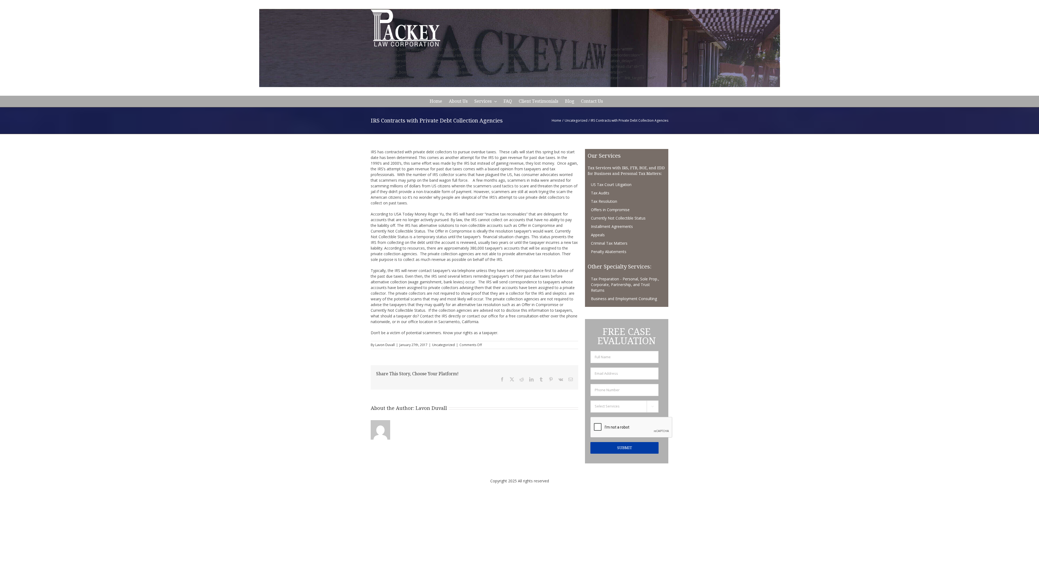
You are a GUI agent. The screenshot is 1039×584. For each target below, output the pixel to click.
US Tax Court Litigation (611, 184)
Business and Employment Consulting (624, 298)
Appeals (598, 234)
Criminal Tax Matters (609, 243)
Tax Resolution (604, 201)
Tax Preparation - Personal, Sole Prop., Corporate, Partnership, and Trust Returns (625, 284)
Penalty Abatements (608, 251)
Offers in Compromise (610, 209)
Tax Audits (600, 192)
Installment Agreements (612, 226)
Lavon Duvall (385, 345)
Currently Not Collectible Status (618, 218)
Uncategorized (443, 345)
